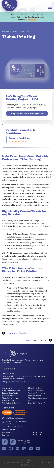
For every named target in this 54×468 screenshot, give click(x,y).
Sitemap (31, 460)
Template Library (34, 395)
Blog (30, 400)
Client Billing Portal (35, 403)
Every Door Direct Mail (11, 391)
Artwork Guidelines (35, 391)
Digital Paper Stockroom (37, 398)
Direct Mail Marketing (10, 398)
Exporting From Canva (36, 393)
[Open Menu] (50, 7)
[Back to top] (47, 462)
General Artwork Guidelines (18, 142)
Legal (22, 460)
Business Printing (9, 395)
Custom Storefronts (10, 393)
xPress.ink (32, 19)
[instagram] (13, 442)
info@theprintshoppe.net (15, 418)
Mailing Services (8, 400)
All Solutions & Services (11, 403)
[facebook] (5, 442)
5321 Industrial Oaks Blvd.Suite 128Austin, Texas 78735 (16, 423)
